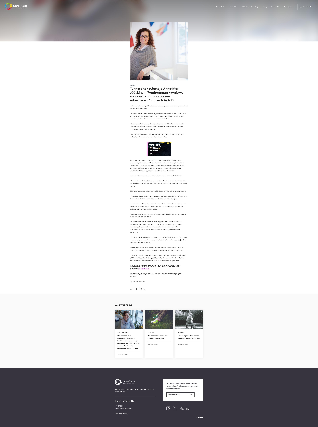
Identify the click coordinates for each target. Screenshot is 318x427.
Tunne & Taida (233, 7)
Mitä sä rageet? (247, 7)
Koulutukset (220, 7)
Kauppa (265, 7)
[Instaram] (175, 410)
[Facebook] (168, 410)
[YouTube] (182, 410)
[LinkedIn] (188, 410)
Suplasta (144, 269)
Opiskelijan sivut (289, 7)
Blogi (256, 7)
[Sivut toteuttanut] (199, 417)
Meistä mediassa (139, 281)
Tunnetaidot (275, 7)
